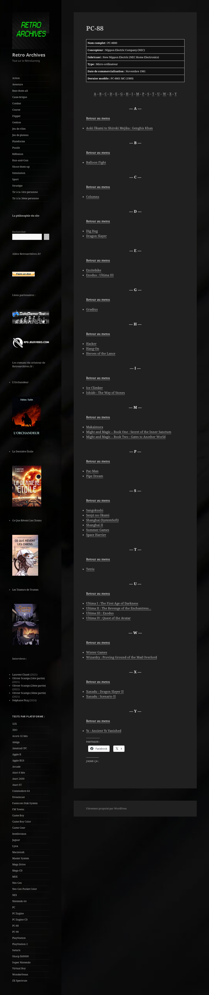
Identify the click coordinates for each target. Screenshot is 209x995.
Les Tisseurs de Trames (25, 589)
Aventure (17, 84)
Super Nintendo (21, 962)
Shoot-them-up (21, 166)
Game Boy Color (21, 821)
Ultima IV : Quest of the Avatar (108, 618)
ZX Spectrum (19, 980)
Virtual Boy (19, 968)
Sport (15, 179)
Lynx (15, 846)
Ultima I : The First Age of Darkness (112, 603)
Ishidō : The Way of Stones (105, 393)
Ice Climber (94, 388)
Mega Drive (19, 864)
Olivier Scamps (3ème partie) (29, 693)
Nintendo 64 (19, 901)
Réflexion (17, 154)
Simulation (18, 173)
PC (13, 907)
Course (16, 109)
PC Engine (18, 913)
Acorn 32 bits (20, 736)
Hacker (91, 344)
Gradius (92, 309)
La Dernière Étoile (22, 451)
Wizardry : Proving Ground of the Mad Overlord (121, 657)
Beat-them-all (20, 90)
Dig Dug (92, 231)
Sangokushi (94, 510)
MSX (15, 876)
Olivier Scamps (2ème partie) (29, 685)
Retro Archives (28, 55)
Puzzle (16, 147)
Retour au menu (98, 118)
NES (14, 895)
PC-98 (15, 932)
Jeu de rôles (19, 128)
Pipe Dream (94, 476)
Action (16, 78)
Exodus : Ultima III (100, 275)
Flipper (16, 116)
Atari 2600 (18, 778)
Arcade (16, 766)
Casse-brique (19, 97)
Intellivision (19, 834)
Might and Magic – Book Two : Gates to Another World (126, 437)
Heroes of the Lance (100, 353)
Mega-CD (17, 870)
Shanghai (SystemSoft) (102, 520)
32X (14, 724)
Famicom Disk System (25, 803)
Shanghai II (94, 525)
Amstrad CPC (19, 748)
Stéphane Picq (20, 700)
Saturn (16, 950)
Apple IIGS (18, 760)
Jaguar (16, 840)
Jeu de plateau (20, 135)
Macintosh (18, 852)
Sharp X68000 (20, 956)
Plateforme (18, 141)
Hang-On (92, 348)
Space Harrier (96, 535)
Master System (20, 858)
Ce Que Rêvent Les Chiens (26, 520)
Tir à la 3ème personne (25, 198)
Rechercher (19, 232)
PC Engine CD (20, 919)
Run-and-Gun (20, 160)
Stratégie (17, 185)
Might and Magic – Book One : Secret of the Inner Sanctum (128, 432)
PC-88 (15, 925)
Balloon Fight (96, 162)
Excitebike (93, 270)
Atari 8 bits (18, 772)
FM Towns (18, 809)
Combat (16, 103)
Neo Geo (17, 883)
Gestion (16, 122)
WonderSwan (20, 974)
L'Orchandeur (20, 382)
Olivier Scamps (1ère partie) (28, 678)
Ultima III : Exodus (100, 613)
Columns (92, 197)
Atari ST (17, 785)
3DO (14, 730)
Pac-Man (92, 471)
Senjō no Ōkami (97, 515)
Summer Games (97, 530)
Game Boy (18, 815)
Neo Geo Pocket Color (24, 889)
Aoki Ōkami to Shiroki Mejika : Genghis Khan (119, 128)
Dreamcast (18, 797)
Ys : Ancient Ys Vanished (103, 731)
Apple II (16, 754)
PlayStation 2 (20, 944)
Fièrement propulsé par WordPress (106, 808)
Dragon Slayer (96, 236)
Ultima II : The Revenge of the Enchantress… (118, 608)
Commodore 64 (21, 791)
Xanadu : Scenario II (101, 696)
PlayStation (19, 938)
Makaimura (94, 427)
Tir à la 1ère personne (25, 192)
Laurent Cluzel (20, 674)
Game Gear (18, 827)
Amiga (16, 742)
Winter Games (96, 652)
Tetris (90, 569)
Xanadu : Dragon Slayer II (105, 691)
